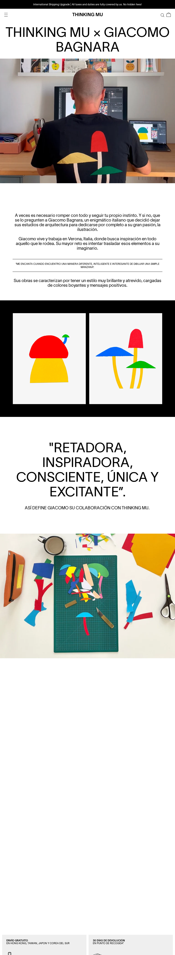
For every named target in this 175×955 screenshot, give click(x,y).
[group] (87, 4)
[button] (168, 15)
